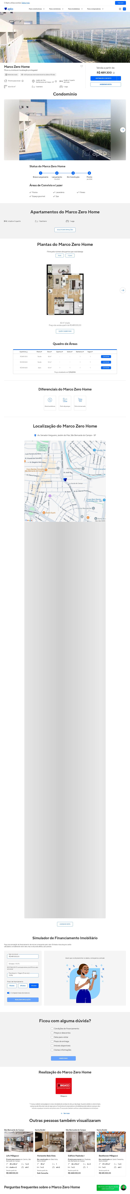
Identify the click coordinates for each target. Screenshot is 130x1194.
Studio (59, 255)
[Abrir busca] (124, 8)
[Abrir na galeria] (123, 157)
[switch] (8, 993)
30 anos (33, 986)
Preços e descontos (62, 1033)
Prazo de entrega (61, 1041)
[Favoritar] (81, 66)
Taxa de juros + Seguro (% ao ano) (19, 973)
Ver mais (66, 1113)
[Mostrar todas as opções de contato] (119, 78)
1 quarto (70, 255)
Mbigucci (63, 1096)
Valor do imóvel (13, 954)
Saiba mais (26, 3)
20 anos (22, 986)
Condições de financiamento (66, 1028)
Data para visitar (61, 1037)
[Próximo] (122, 129)
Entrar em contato (103, 78)
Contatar (106, 356)
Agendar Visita (106, 84)
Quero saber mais (65, 331)
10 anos (11, 986)
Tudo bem (120, 3)
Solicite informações (65, 230)
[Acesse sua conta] (120, 9)
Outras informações (62, 1050)
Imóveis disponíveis (62, 1045)
